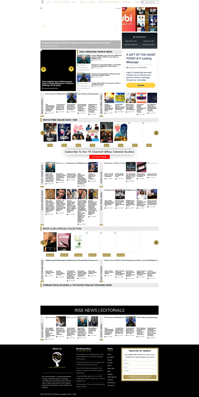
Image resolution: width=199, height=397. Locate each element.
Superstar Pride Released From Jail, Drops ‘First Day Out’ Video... (152, 202)
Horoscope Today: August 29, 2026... (50, 272)
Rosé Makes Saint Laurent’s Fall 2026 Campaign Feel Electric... (130, 273)
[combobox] (150, 2)
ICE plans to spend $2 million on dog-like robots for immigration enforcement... (61, 177)
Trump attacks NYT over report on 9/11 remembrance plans (106, 83)
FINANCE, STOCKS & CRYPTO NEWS (109, 2)
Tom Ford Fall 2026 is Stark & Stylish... (109, 272)
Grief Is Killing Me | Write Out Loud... (119, 175)
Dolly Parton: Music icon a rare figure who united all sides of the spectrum (57, 83)
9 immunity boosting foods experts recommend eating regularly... (82, 273)
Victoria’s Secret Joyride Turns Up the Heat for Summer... (151, 273)
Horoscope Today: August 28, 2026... (92, 272)
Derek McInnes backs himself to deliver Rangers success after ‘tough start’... (82, 108)
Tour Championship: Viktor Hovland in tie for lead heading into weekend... (50, 108)
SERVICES (91, 2)
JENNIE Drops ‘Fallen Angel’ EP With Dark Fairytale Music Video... (130, 203)
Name (125, 360)
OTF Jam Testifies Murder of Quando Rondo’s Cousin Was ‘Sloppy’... (141, 203)
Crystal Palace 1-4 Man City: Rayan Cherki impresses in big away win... (60, 107)
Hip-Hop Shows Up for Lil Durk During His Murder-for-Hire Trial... (119, 203)
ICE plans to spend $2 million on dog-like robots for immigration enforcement (76, 43)
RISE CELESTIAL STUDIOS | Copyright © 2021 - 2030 (58, 394)
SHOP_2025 (57, 2)
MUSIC (74, 2)
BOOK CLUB (83, 2)
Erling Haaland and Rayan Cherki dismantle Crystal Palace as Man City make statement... (92, 108)
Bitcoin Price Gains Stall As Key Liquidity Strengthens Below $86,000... (130, 107)
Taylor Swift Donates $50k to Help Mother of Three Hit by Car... (109, 203)
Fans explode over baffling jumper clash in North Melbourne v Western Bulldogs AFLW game (90, 356)
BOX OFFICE (66, 2)
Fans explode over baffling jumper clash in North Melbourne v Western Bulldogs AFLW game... (50, 332)
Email (125, 367)
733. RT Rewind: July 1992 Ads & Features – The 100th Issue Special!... (131, 176)
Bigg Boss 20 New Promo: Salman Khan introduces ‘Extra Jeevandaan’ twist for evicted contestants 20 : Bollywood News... (61, 205)
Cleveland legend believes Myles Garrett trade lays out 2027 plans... (71, 107)
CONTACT (137, 2)
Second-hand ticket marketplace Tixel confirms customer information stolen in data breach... (71, 331)
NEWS (48, 2)
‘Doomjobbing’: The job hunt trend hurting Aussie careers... (92, 330)
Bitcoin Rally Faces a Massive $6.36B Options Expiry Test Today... (120, 107)
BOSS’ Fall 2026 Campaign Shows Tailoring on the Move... (120, 273)
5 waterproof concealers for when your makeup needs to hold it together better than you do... (71, 274)
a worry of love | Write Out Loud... (152, 174)
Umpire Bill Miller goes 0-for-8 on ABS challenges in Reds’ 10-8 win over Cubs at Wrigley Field (107, 57)
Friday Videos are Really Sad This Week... (141, 175)
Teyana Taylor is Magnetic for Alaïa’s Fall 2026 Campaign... (141, 273)
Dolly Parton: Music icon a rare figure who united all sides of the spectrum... (60, 331)
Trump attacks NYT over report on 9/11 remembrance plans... (71, 175)
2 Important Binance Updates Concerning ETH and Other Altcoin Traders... (141, 108)
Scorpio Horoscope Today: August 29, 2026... (60, 273)
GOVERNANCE (127, 2)
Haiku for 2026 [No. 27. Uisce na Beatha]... (109, 175)
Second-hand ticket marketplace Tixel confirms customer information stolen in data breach (89, 370)
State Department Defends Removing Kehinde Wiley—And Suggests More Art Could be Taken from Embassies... (82, 179)
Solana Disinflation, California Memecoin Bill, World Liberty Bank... (109, 108)
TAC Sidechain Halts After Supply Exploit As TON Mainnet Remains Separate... (152, 108)
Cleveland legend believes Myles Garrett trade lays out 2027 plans (106, 74)
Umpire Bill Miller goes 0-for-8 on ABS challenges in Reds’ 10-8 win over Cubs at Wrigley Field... (50, 177)
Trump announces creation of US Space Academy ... (92, 176)
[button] (44, 26)
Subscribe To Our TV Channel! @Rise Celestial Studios (99, 152)
